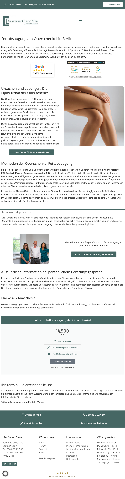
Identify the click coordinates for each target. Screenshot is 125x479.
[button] (80, 21)
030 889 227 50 (15, 449)
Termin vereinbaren (62, 361)
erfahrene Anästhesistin (50, 304)
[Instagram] (9, 464)
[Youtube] (14, 464)
